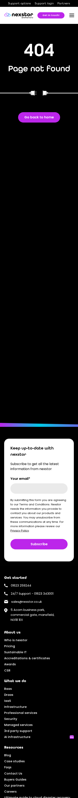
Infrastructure (15, 707)
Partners (63, 3)
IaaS (7, 701)
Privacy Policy (19, 531)
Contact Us (13, 773)
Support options (19, 3)
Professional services (20, 713)
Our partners (14, 785)
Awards (10, 664)
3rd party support (18, 731)
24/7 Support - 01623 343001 (32, 594)
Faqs (7, 767)
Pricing (9, 646)
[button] (50, 15)
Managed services (18, 725)
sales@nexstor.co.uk (26, 602)
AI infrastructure (17, 737)
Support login (44, 3)
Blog (7, 755)
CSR (7, 670)
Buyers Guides (15, 779)
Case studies (14, 761)
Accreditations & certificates (27, 658)
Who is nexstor (15, 640)
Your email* (20, 478)
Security (10, 719)
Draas (8, 695)
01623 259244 (21, 585)
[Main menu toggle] (72, 15)
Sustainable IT (15, 652)
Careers (10, 791)
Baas (8, 689)
